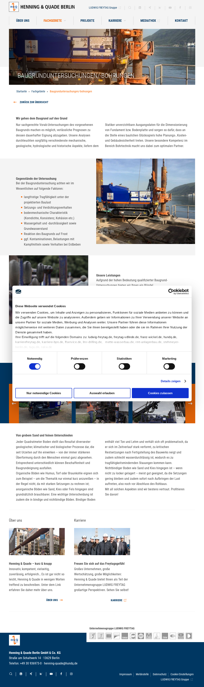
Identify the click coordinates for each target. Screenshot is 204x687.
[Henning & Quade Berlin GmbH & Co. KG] (42, 7)
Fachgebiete (38, 91)
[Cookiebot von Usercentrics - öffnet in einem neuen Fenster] (171, 292)
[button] (117, 20)
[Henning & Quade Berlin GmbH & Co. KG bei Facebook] (180, 8)
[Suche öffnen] (130, 8)
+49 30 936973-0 (31, 663)
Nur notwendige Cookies (43, 393)
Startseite (21, 91)
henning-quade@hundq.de (60, 663)
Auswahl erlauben (102, 393)
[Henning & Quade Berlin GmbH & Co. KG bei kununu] (160, 8)
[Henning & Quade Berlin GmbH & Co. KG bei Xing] (150, 8)
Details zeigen (170, 381)
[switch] (79, 366)
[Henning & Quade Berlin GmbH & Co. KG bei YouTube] (170, 8)
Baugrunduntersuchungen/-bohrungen (71, 91)
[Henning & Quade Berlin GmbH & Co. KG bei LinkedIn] (140, 8)
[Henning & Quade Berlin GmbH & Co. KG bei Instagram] (190, 8)
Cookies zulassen (160, 393)
